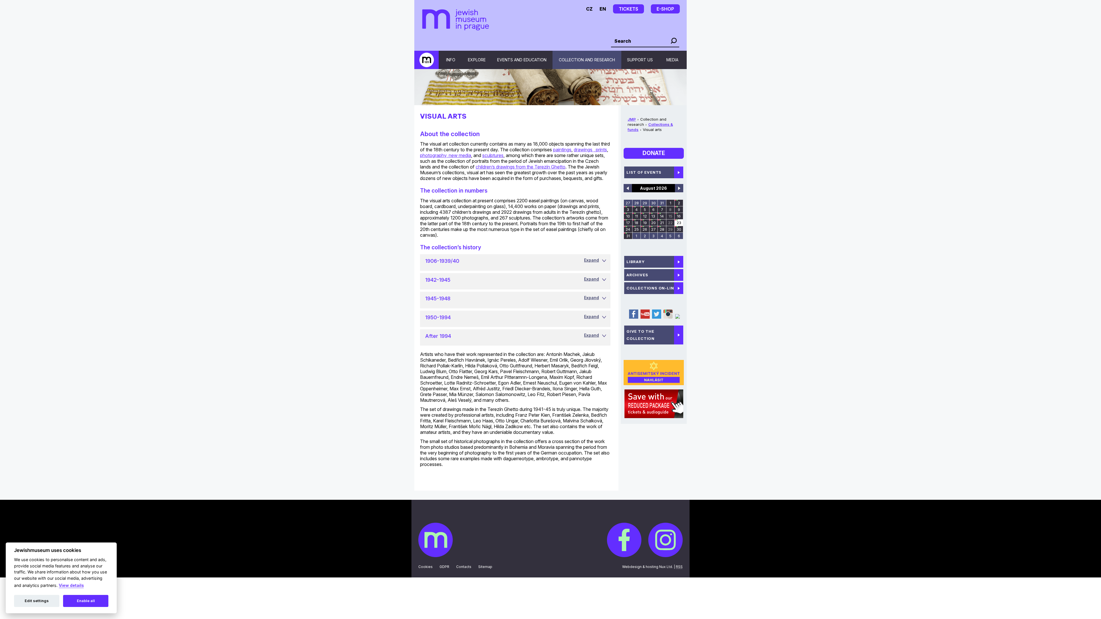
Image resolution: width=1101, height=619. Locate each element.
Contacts (463, 567)
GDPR (444, 567)
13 (653, 216)
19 (645, 222)
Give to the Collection (640, 335)
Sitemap (485, 567)
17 (628, 222)
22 (670, 222)
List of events (643, 172)
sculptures (492, 155)
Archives (637, 275)
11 (636, 216)
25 (636, 229)
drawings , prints (590, 149)
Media (672, 59)
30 (653, 203)
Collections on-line (651, 288)
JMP (632, 119)
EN (603, 9)
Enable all (86, 600)
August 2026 (653, 188)
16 (679, 216)
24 (628, 229)
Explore (477, 59)
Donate (654, 153)
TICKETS (628, 9)
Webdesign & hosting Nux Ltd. (647, 567)
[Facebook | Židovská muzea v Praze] (633, 317)
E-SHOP (665, 9)
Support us (640, 59)
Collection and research (587, 59)
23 (679, 222)
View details (71, 585)
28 (636, 203)
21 (662, 222)
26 (645, 229)
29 (645, 203)
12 (645, 216)
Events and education (521, 59)
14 (662, 216)
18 (636, 222)
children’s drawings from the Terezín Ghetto (520, 167)
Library (635, 261)
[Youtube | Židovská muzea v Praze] (645, 317)
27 (628, 203)
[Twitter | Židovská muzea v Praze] (656, 317)
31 (662, 203)
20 (653, 222)
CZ (589, 9)
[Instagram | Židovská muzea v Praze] (668, 317)
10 (628, 216)
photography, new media (445, 155)
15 (670, 216)
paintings (562, 149)
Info (450, 59)
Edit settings (37, 600)
